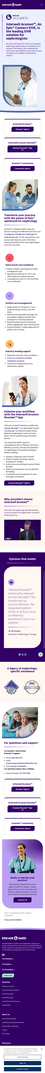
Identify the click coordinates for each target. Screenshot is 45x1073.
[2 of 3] (25, 654)
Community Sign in (22, 168)
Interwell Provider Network (10, 990)
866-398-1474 (17, 758)
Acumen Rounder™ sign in (19, 483)
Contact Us (22, 900)
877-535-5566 (24, 773)
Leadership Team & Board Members (13, 1022)
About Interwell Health (9, 1019)
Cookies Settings (22, 1057)
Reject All (22, 1063)
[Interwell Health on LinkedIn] (3, 954)
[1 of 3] (22, 654)
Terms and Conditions (13, 920)
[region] (22, 1059)
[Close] (41, 1049)
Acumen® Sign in (22, 129)
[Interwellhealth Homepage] (11, 4)
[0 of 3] (20, 654)
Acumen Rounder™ (11, 428)
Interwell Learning (7, 998)
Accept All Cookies (22, 1069)
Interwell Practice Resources (11, 1001)
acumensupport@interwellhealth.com (21, 763)
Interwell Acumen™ (8, 994)
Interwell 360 (6, 1005)
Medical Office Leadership (10, 1026)
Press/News (6, 1034)
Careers (4, 1030)
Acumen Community (18, 766)
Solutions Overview (8, 986)
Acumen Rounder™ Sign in (22, 149)
